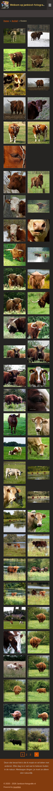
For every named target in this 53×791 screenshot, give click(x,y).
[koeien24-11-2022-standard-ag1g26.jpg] (15, 84)
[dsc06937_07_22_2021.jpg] (15, 497)
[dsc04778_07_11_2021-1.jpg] (15, 594)
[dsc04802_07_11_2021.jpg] (15, 521)
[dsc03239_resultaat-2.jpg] (39, 255)
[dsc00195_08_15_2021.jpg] (15, 424)
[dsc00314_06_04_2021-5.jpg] (39, 739)
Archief (15, 21)
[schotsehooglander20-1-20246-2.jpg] (15, 108)
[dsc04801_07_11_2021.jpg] (39, 497)
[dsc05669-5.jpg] (39, 182)
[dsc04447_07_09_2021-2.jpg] (15, 666)
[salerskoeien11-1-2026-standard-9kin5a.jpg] (39, 36)
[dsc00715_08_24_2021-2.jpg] (15, 303)
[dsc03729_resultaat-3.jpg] (15, 255)
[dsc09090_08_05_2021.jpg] (15, 448)
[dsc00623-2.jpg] (39, 230)
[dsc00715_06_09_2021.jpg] (15, 279)
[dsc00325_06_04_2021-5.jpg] (39, 691)
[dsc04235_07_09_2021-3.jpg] (15, 642)
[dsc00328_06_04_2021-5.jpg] (39, 618)
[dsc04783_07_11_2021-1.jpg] (39, 545)
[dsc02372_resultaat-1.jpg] (39, 279)
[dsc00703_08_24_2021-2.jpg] (15, 376)
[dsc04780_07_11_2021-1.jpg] (39, 570)
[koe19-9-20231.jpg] (15, 157)
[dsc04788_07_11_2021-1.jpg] (15, 545)
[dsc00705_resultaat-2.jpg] (39, 327)
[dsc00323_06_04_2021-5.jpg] (15, 715)
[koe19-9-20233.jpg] (39, 133)
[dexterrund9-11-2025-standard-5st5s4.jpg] (15, 60)
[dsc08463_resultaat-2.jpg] (39, 206)
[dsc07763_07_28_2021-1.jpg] (39, 448)
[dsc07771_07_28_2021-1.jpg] (39, 521)
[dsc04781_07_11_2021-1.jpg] (15, 570)
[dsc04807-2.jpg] (15, 206)
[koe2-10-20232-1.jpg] (39, 108)
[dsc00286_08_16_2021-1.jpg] (39, 376)
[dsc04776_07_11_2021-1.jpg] (39, 594)
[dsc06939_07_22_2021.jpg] (15, 473)
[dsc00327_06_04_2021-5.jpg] (39, 666)
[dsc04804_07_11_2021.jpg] (39, 473)
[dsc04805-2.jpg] (15, 230)
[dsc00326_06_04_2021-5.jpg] (15, 691)
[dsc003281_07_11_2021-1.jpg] (39, 642)
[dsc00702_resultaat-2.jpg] (15, 351)
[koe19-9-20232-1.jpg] (15, 133)
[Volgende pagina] (36, 754)
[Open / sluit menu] (50, 5)
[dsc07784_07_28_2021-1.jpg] (39, 424)
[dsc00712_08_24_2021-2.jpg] (39, 303)
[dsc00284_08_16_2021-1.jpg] (39, 400)
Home (6, 21)
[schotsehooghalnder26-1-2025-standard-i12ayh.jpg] (39, 60)
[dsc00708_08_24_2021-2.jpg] (15, 327)
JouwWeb (17, 787)
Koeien (23, 21)
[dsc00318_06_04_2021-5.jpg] (15, 739)
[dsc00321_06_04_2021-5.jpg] (39, 715)
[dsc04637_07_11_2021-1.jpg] (15, 618)
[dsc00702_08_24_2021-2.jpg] (39, 351)
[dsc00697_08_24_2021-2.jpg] (15, 400)
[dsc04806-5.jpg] (15, 182)
